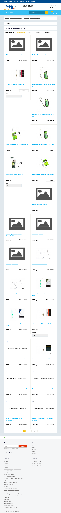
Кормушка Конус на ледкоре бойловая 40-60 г (43, 85)
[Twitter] (7, 455)
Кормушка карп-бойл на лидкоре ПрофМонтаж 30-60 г (14, 419)
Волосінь (6, 465)
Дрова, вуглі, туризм (9, 505)
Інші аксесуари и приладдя (10, 482)
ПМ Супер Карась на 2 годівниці (14, 54)
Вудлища (6, 467)
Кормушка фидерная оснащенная (14, 174)
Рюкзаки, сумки (7, 501)
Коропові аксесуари (9, 484)
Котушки (6, 486)
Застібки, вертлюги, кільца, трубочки (13, 478)
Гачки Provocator (8, 472)
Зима (5, 480)
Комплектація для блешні (10, 488)
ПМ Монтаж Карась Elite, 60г (39, 204)
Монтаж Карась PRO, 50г (12, 264)
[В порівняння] (27, 37)
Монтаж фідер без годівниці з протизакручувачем (13, 234)
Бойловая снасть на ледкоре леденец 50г (16, 388)
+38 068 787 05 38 (28, 5)
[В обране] (27, 39)
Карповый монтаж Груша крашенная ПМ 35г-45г (43, 175)
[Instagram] (10, 455)
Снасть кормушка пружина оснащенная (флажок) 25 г (42, 419)
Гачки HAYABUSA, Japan (10, 471)
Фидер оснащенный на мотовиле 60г (15, 358)
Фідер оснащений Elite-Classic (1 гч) (41, 323)
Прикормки (6, 499)
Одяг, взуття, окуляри (9, 492)
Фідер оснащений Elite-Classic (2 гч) (15, 84)
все (30, 430)
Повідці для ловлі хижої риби (11, 495)
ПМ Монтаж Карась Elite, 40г (13, 294)
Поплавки (6, 497)
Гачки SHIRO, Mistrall (9, 474)
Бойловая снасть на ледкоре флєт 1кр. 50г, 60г (43, 115)
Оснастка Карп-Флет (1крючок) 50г (41, 358)
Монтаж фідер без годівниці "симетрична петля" (43, 294)
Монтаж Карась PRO (37, 234)
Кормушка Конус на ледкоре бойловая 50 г (43, 144)
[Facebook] (5, 455)
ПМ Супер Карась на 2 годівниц (40, 54)
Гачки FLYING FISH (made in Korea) (12, 469)
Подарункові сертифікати (10, 507)
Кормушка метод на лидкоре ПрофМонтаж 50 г (17, 145)
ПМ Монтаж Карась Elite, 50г (39, 264)
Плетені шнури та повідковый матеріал (14, 494)
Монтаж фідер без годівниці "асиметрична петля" (17, 324)
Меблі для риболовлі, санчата (11, 490)
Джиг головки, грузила (9, 476)
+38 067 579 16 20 (28, 7)
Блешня (6, 461)
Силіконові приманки (9, 503)
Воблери (6, 463)
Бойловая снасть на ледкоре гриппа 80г (42, 388)
